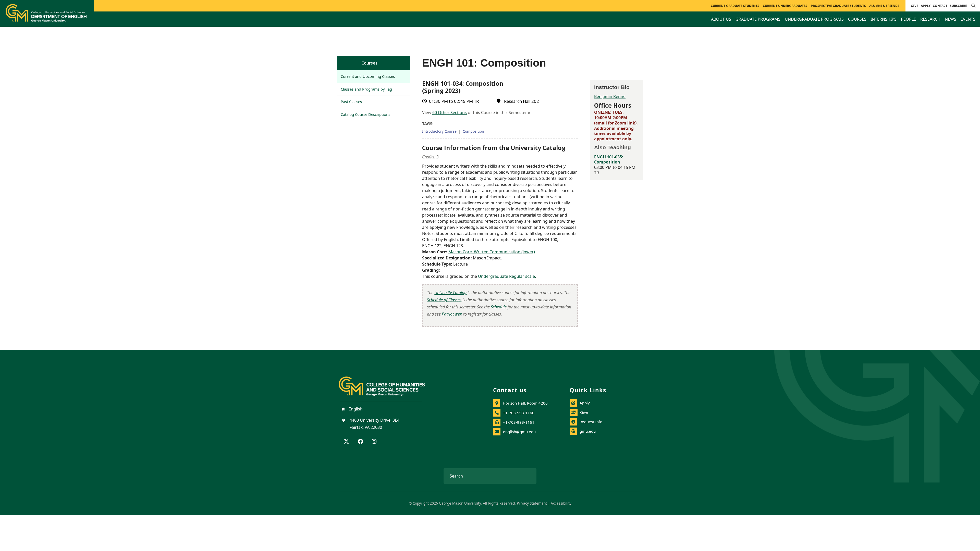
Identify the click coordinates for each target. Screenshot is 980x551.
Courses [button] (857, 19)
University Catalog (450, 292)
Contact (940, 6)
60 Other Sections (449, 112)
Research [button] (930, 19)
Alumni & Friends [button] (884, 6)
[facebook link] (360, 442)
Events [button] (968, 19)
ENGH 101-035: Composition (608, 159)
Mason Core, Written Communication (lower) (491, 252)
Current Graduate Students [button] (735, 6)
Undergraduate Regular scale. (507, 276)
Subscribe (958, 6)
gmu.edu (588, 431)
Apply (925, 6)
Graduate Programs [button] (758, 19)
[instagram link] (374, 442)
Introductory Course (439, 131)
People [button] (908, 19)
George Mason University (460, 503)
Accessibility (561, 503)
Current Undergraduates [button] (785, 6)
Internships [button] (884, 19)
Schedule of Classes (444, 300)
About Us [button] (721, 19)
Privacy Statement (532, 503)
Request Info (591, 421)
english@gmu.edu (519, 431)
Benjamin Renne (610, 96)
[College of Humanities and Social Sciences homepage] (387, 383)
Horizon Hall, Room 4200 (525, 403)
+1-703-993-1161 (518, 422)
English (355, 409)
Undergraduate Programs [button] (814, 19)
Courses (369, 63)
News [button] (950, 19)
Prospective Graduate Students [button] (838, 6)
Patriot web (452, 314)
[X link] (346, 442)
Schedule (499, 307)
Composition (473, 131)
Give (914, 6)
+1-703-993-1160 (518, 412)
